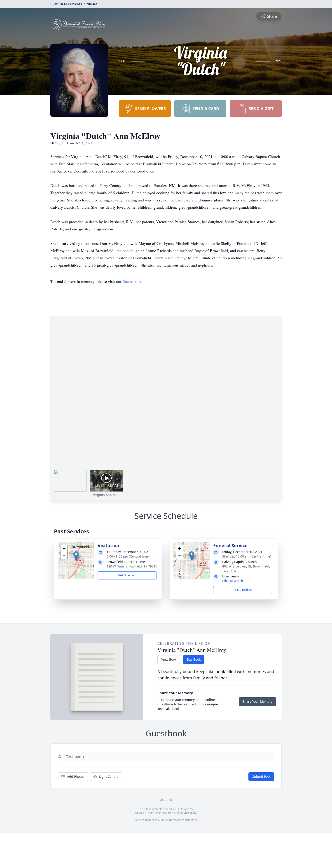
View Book (168, 659)
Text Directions (127, 575)
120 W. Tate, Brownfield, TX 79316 (132, 566)
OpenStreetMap (171, 820)
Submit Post (261, 776)
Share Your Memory (257, 701)
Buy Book (194, 659)
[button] (76, 555)
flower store (132, 281)
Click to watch (232, 581)
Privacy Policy (153, 813)
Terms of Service (178, 813)
